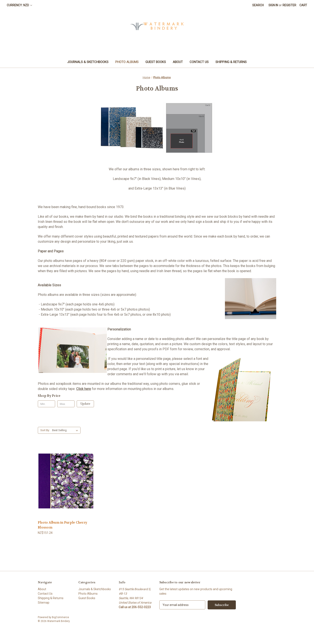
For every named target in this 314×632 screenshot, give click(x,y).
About (178, 62)
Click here (83, 389)
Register (289, 5)
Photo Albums (127, 62)
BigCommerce (60, 617)
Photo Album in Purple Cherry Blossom (62, 525)
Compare (64, 481)
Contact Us (199, 62)
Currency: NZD (18, 5)
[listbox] (65, 430)
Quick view (62, 473)
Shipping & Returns (231, 62)
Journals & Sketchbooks (88, 62)
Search (258, 5)
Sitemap (43, 602)
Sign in (273, 5)
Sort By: (45, 430)
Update (85, 404)
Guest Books (155, 62)
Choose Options (66, 488)
